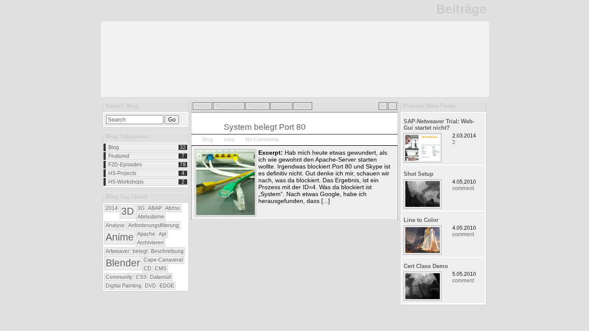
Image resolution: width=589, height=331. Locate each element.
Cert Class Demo (426, 266)
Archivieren (150, 242)
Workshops (229, 106)
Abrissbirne (151, 216)
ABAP (155, 208)
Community (119, 277)
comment (463, 188)
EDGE (167, 285)
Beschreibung (167, 251)
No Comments (262, 139)
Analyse (115, 225)
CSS (141, 277)
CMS (160, 268)
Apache (146, 234)
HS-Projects (122, 173)
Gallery (281, 106)
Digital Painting (123, 285)
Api (162, 234)
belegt (140, 251)
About (303, 106)
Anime (120, 237)
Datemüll (160, 277)
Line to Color (421, 220)
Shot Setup (418, 174)
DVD (150, 285)
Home (202, 106)
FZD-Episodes (125, 164)
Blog (113, 147)
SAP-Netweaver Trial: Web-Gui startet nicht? (439, 124)
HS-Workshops (126, 181)
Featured (118, 156)
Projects (257, 106)
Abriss (172, 208)
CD (147, 268)
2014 (112, 208)
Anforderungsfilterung (153, 225)
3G (141, 208)
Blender (123, 263)
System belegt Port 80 (265, 126)
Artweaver (117, 251)
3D (127, 211)
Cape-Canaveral (163, 259)
